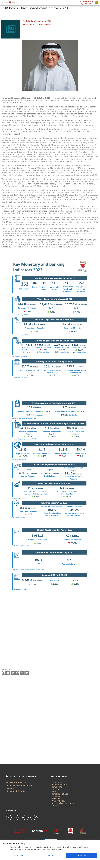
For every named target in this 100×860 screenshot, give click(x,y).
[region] (50, 850)
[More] (26, 673)
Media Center (29, 24)
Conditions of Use (59, 793)
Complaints (56, 786)
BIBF (53, 791)
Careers (55, 789)
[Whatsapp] (17, 673)
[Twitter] (8, 673)
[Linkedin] (13, 673)
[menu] (97, 2)
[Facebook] (4, 673)
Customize (18, 855)
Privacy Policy (58, 800)
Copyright (56, 796)
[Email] (22, 673)
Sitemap (55, 805)
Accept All (82, 855)
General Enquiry (59, 784)
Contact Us (56, 782)
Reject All (50, 855)
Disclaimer (56, 798)
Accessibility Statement (62, 803)
